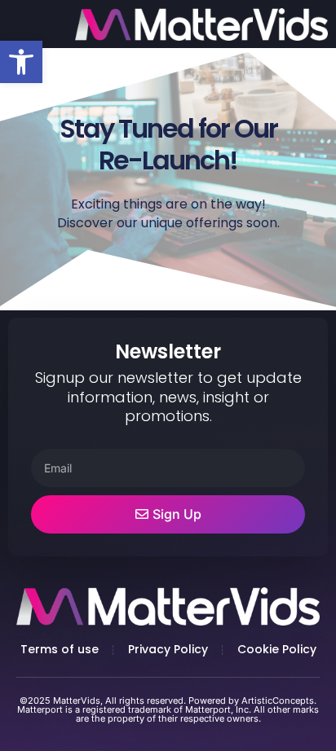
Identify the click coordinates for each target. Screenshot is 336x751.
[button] (21, 62)
